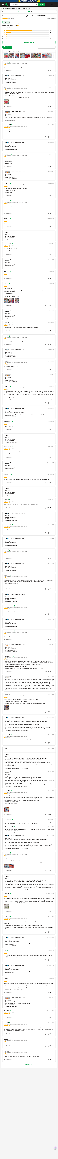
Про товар (4, 11)
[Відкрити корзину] (55, 4)
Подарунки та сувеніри (9, 8)
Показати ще (29, 1064)
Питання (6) (15, 22)
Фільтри (8, 47)
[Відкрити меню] (2, 4)
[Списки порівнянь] (51, 4)
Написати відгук (29, 42)
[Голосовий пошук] (36, 4)
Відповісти (8, 70)
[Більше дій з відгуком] (52, 70)
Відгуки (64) (6, 22)
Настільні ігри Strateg (28, 8)
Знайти (41, 4)
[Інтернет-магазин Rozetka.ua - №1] (6, 4)
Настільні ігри (19, 8)
